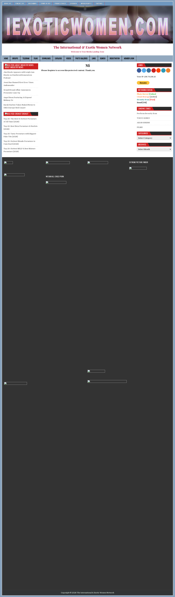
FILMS (140, 127)
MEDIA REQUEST (86, 3)
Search (102, 58)
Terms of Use (45, 3)
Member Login (129, 58)
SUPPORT (99, 3)
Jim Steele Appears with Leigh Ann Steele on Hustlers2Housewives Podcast (19, 75)
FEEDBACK (73, 3)
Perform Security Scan (147, 113)
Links (94, 58)
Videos (68, 58)
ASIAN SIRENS (143, 123)
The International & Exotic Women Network (87, 47)
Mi (87, 65)
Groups (15, 58)
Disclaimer (32, 3)
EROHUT (25, 113)
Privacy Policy (60, 3)
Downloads (46, 58)
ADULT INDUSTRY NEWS (14, 67)
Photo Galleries (81, 58)
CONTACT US (19, 3)
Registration (115, 58)
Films (36, 58)
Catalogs (58, 58)
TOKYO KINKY (143, 118)
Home (6, 58)
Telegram (25, 58)
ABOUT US (7, 3)
